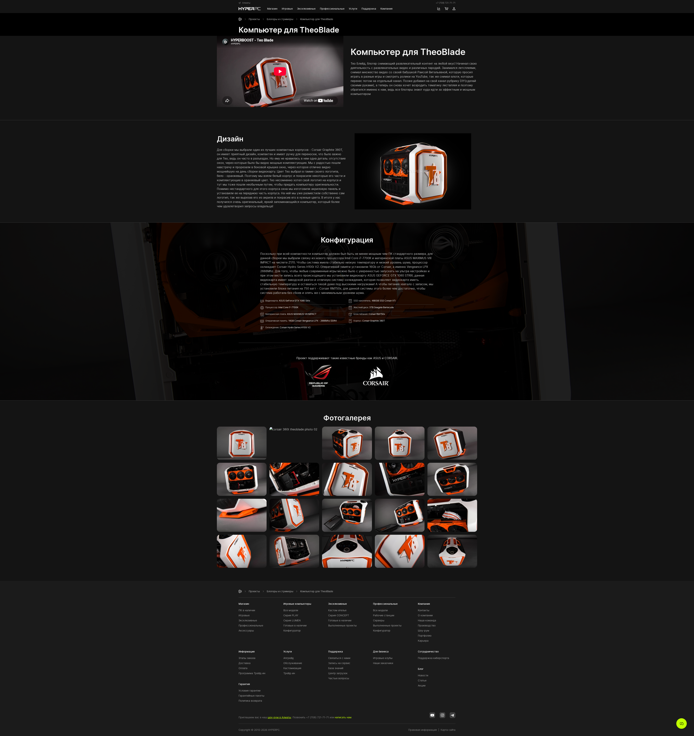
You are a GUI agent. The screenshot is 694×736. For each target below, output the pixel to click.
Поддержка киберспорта (433, 658)
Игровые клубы (383, 658)
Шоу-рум (423, 630)
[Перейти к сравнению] (438, 9)
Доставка (244, 663)
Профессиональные (251, 625)
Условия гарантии (249, 690)
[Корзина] (446, 9)
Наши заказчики (383, 663)
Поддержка (335, 651)
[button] (244, 2)
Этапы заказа (247, 658)
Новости (423, 675)
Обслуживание (292, 663)
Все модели (290, 610)
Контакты (423, 610)
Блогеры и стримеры (280, 19)
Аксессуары (246, 630)
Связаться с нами (339, 658)
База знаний (335, 668)
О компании (425, 615)
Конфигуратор (292, 630)
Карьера (423, 640)
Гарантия (244, 684)
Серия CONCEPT (338, 615)
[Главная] (240, 19)
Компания (424, 603)
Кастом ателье (337, 610)
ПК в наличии (247, 610)
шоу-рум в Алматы (279, 717)
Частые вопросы (338, 678)
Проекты (254, 19)
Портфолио (424, 635)
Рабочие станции (383, 615)
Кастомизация (292, 668)
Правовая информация (422, 729)
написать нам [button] (343, 717)
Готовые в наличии (295, 625)
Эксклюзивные (248, 620)
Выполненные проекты (342, 625)
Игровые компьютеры (297, 603)
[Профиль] (454, 9)
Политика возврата (250, 700)
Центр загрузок (338, 673)
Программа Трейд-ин (252, 673)
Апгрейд (288, 658)
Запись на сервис (339, 663)
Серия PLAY (290, 615)
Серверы (378, 620)
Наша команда (427, 620)
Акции (421, 685)
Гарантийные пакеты (251, 695)
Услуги (287, 651)
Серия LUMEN (292, 620)
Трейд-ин (289, 673)
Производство (427, 625)
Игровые (244, 615)
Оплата (243, 668)
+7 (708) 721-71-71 (445, 2)
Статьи (422, 680)
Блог (420, 668)
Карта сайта (448, 729)
